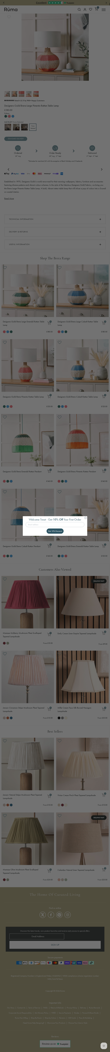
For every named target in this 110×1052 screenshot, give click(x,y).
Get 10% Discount (55, 531)
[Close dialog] (85, 517)
